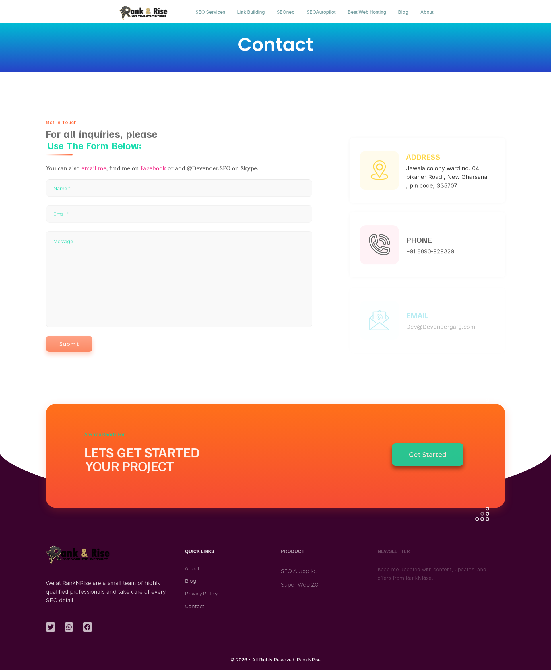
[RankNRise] (150, 13)
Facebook (153, 167)
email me (93, 167)
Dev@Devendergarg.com (440, 316)
